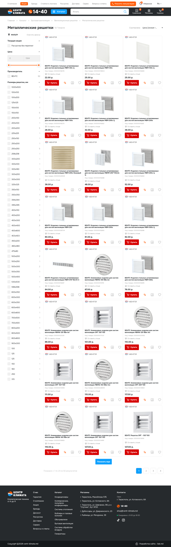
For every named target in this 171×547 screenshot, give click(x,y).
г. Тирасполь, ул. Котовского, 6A (94, 501)
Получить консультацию (124, 4)
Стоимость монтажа (49, 4)
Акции (24, 4)
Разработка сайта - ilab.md (151, 544)
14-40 (124, 506)
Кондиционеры (61, 497)
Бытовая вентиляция (40, 20)
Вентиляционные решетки (66, 20)
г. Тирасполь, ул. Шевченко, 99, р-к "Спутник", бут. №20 (95, 506)
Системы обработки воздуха (64, 528)
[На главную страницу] (16, 11)
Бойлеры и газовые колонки (63, 514)
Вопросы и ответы (99, 4)
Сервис (86, 4)
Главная (11, 20)
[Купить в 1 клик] (65, 82)
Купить (54, 83)
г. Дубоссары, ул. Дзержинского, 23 (96, 511)
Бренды (34, 4)
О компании (12, 4)
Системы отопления (64, 509)
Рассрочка (64, 4)
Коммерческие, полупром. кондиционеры (61, 503)
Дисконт (37, 513)
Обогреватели (61, 519)
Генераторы (60, 534)
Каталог (61, 11)
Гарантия (37, 497)
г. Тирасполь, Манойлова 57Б (93, 497)
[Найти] (125, 11)
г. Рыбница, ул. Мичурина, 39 (93, 515)
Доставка (75, 4)
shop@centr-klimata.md (127, 511)
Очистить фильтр (33, 35)
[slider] (9, 65)
